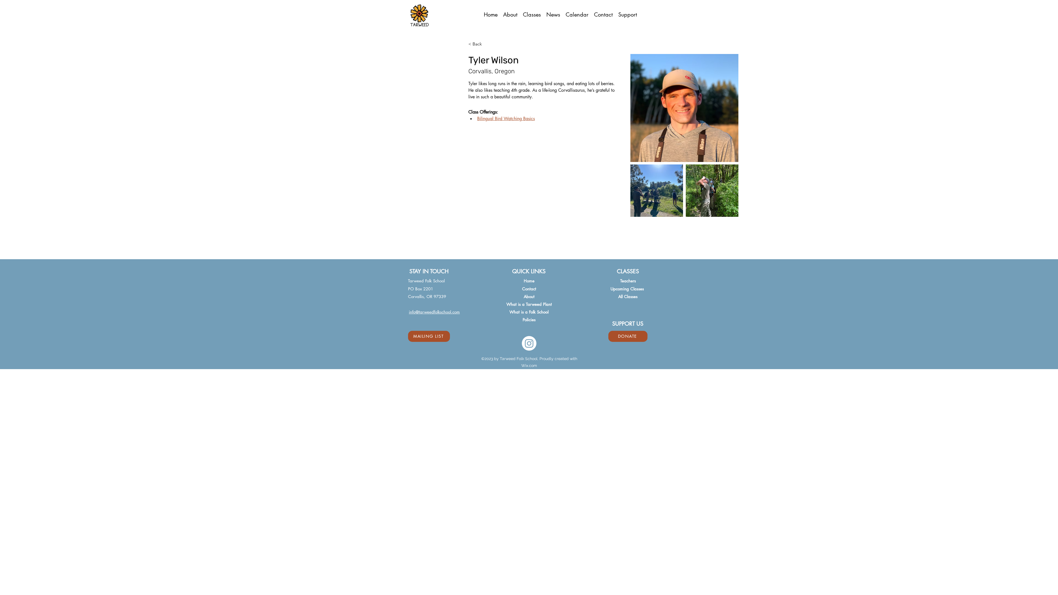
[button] (532, 14)
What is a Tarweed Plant (529, 304)
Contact (529, 288)
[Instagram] (529, 343)
